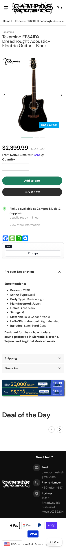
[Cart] (60, 8)
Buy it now (32, 192)
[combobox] (12, 544)
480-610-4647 (52, 488)
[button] (6, 8)
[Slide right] (62, 95)
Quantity (8, 159)
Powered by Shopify (45, 544)
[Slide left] (4, 95)
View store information (25, 225)
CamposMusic (26, 544)
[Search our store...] (51, 8)
